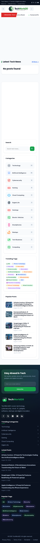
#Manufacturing (8, 519)
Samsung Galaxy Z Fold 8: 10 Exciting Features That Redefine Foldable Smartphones (23, 348)
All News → (35, 62)
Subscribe (20, 389)
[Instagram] (13, 416)
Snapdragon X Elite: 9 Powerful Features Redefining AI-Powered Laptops (22, 325)
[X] (8, 416)
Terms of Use (17, 540)
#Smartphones (16, 515)
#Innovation (6, 506)
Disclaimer (27, 540)
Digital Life (20, 445)
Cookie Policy (21, 3)
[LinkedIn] (22, 416)
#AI (4, 502)
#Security (27, 502)
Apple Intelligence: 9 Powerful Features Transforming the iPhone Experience (23, 337)
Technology (20, 427)
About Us (3, 3)
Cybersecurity (20, 434)
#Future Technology (14, 502)
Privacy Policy (6, 540)
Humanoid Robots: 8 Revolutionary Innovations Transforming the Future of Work (23, 314)
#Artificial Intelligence (9, 511)
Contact (35, 540)
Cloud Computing (20, 441)
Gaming (20, 438)
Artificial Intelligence (20, 430)
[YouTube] (17, 416)
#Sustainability (29, 515)
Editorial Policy (12, 3)
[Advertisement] (20, 38)
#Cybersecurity (18, 506)
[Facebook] (3, 416)
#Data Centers (24, 511)
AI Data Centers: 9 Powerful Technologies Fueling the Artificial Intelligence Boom (23, 304)
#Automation (30, 506)
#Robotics (6, 515)
